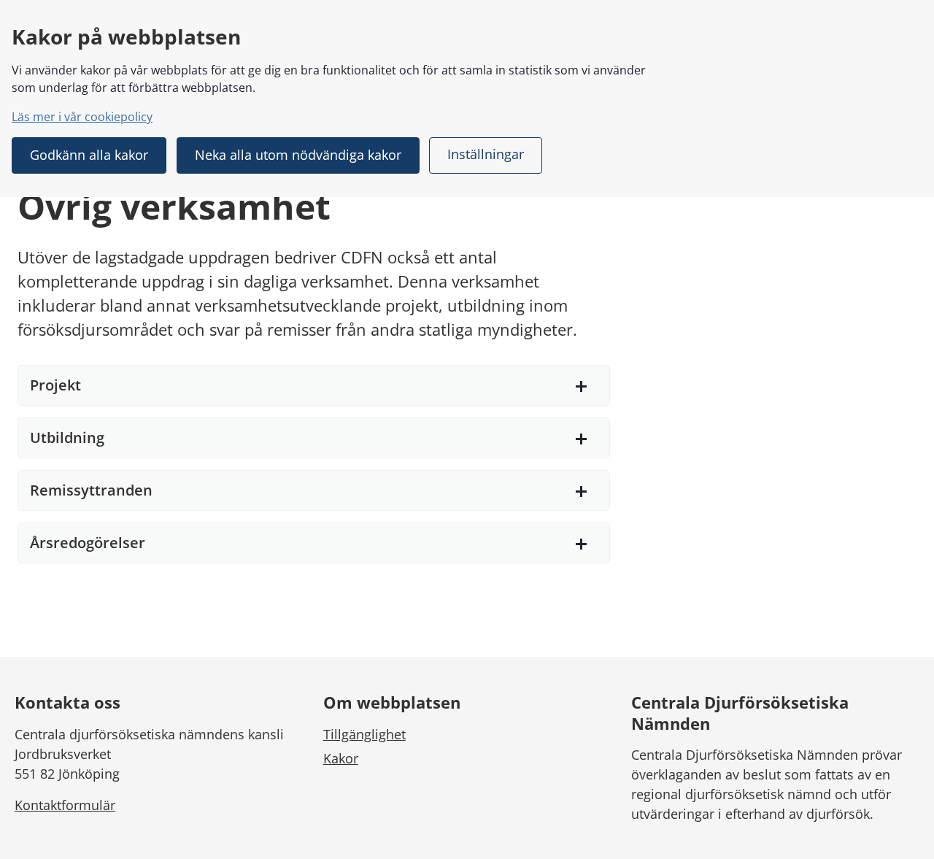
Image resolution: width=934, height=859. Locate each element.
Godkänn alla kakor (89, 154)
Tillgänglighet (364, 734)
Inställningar (485, 154)
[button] (314, 385)
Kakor (340, 758)
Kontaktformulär (65, 805)
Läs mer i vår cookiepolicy (82, 117)
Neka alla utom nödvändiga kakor (298, 154)
